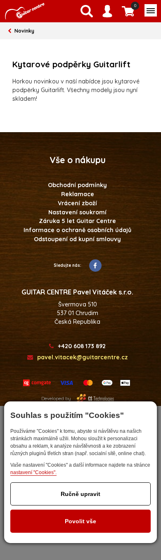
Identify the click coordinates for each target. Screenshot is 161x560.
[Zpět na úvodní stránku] (25, 11)
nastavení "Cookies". (33, 472)
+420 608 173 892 (82, 346)
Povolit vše (80, 521)
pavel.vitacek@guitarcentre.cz (82, 357)
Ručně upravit (80, 494)
